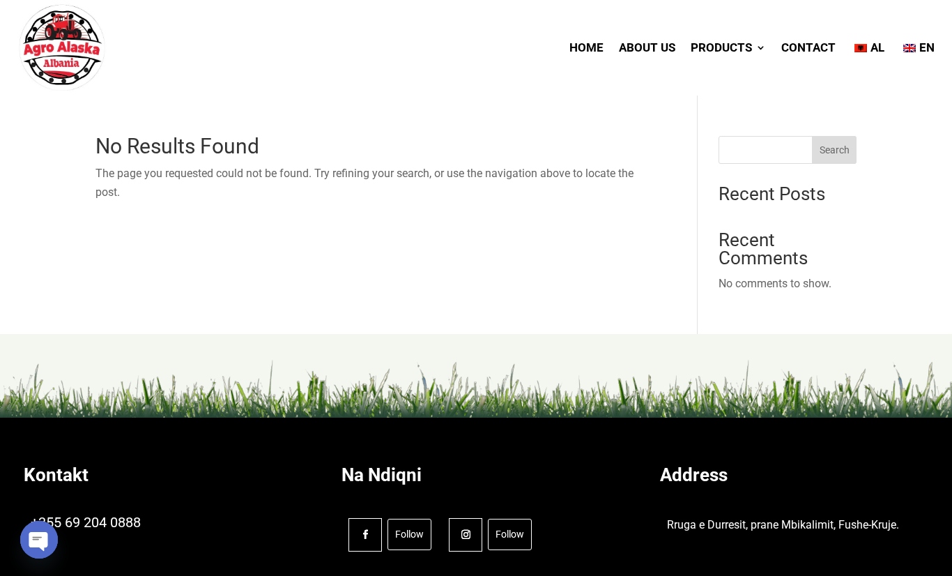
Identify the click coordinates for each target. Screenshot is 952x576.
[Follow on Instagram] (465, 535)
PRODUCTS (721, 47)
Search (835, 150)
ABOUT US (647, 47)
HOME (586, 47)
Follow (409, 534)
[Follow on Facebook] (365, 535)
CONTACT (808, 47)
